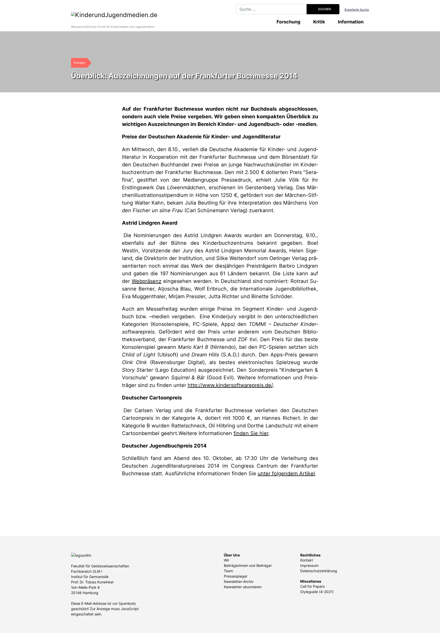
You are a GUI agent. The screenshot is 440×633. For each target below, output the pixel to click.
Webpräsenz (146, 281)
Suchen (324, 9)
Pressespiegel (235, 576)
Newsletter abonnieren (243, 587)
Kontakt (306, 560)
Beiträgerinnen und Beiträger (248, 565)
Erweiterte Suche (357, 9)
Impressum (309, 565)
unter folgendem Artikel (286, 473)
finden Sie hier (250, 433)
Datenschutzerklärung (318, 571)
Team (228, 571)
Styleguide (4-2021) (317, 591)
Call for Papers (312, 586)
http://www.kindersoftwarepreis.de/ (230, 385)
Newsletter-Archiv (239, 581)
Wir (226, 560)
